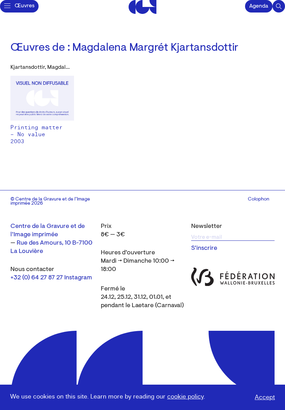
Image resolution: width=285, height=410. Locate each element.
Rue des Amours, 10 (44, 243)
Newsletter (206, 226)
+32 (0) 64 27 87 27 (36, 278)
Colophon (258, 199)
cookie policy (185, 397)
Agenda (258, 6)
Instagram (78, 278)
